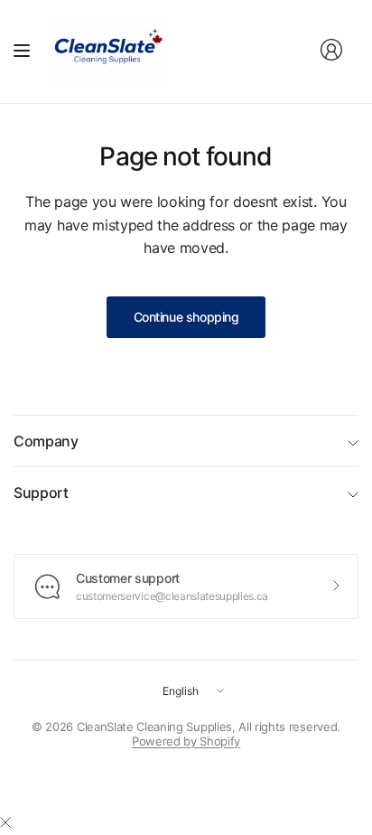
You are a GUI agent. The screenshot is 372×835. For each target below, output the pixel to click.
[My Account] (331, 49)
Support (41, 492)
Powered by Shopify (186, 741)
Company (46, 441)
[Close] (5, 822)
